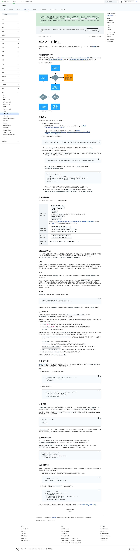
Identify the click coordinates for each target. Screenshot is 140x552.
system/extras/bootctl (55, 59)
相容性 (34, 9)
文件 (14, 1)
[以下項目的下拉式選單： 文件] (17, 2)
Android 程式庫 (24, 529)
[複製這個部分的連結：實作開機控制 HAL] (54, 55)
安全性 (18, 9)
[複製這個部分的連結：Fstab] (44, 291)
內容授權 (54, 517)
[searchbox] (10, 14)
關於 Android (24, 549)
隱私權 (43, 549)
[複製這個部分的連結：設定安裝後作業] (52, 438)
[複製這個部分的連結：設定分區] (47, 404)
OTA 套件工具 (42, 364)
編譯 (53, 223)
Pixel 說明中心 (103, 531)
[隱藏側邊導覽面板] (17, 549)
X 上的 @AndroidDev (66, 531)
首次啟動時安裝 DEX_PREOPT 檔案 (86, 505)
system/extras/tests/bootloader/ (78, 59)
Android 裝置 (43, 9)
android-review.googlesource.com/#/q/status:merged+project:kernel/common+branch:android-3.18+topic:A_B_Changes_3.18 (67, 132)
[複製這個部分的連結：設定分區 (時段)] (52, 251)
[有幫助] (98, 37)
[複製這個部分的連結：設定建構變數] (50, 198)
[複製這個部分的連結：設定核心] (47, 117)
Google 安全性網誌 (65, 536)
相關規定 (23, 531)
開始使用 (11, 9)
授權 (39, 549)
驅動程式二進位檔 (25, 540)
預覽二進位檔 (24, 536)
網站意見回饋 (49, 549)
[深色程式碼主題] (98, 140)
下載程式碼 (23, 533)
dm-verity (89, 148)
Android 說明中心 (104, 529)
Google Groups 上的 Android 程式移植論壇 (71, 543)
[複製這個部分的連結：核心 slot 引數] (49, 312)
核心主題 (26, 9)
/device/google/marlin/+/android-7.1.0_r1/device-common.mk (76, 221)
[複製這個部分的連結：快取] (43, 262)
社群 (30, 549)
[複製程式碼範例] (100, 140)
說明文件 (4, 6)
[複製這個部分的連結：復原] (43, 273)
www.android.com (104, 533)
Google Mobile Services (105, 536)
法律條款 (34, 549)
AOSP (40, 36)
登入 (137, 1)
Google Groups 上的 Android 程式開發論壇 (71, 540)
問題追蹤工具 (103, 540)
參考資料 (63, 9)
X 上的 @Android (65, 529)
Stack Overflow (104, 538)
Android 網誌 (64, 533)
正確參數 (94, 47)
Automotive (53, 9)
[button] (8, 23)
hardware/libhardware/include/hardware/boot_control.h (72, 58)
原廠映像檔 (23, 538)
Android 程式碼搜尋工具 (26, 1)
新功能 (3, 9)
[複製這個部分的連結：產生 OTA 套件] (51, 361)
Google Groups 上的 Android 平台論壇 (70, 538)
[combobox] (111, 1)
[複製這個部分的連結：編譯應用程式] (50, 465)
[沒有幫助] (100, 37)
